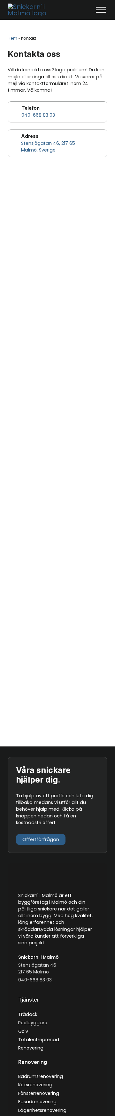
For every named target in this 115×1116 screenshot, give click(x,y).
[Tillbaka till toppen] (95, 1099)
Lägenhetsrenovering (42, 1110)
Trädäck (27, 1014)
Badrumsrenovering (40, 1076)
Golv (23, 1031)
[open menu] (101, 10)
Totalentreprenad (38, 1039)
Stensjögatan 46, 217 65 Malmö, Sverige (48, 146)
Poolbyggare (32, 1022)
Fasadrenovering (37, 1101)
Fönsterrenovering (38, 1093)
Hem (12, 38)
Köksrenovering (35, 1084)
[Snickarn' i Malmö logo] (32, 10)
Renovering (30, 1048)
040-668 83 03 (38, 115)
